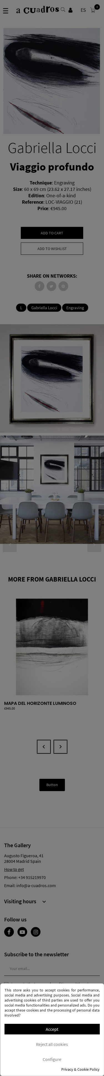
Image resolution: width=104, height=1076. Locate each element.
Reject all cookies (52, 1044)
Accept (52, 1029)
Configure (52, 1059)
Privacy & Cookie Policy (80, 1069)
